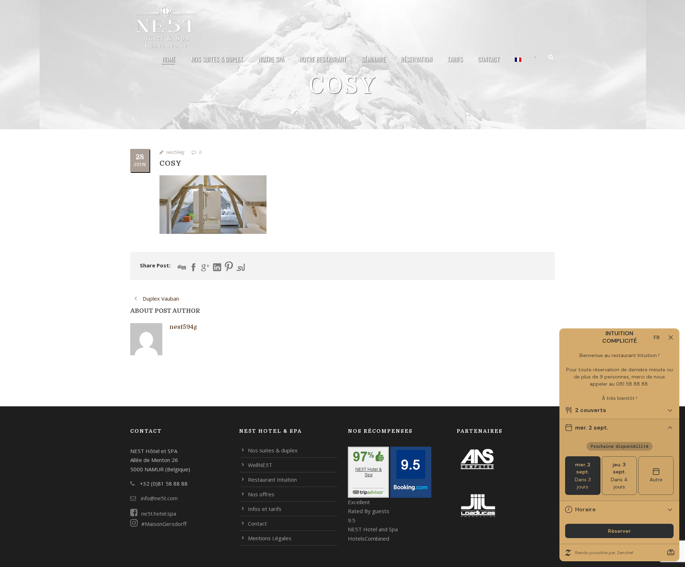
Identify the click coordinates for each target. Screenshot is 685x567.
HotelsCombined (368, 538)
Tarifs (455, 59)
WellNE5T (260, 464)
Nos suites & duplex (217, 59)
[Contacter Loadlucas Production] (478, 504)
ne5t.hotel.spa (158, 513)
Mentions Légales (269, 538)
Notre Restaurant (322, 59)
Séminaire (373, 59)
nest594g (175, 152)
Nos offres (261, 494)
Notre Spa (271, 59)
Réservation (416, 59)
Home (168, 59)
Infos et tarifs (264, 508)
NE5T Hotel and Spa (373, 529)
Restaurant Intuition (272, 479)
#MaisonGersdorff (164, 523)
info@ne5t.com (158, 498)
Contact (489, 59)
